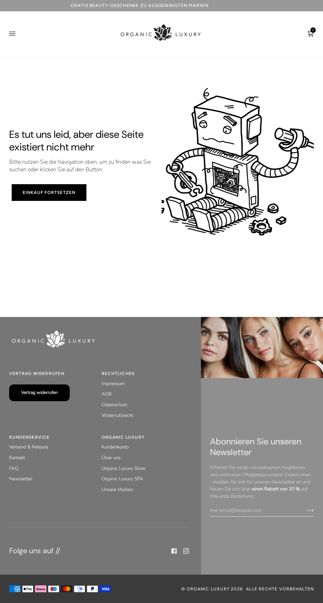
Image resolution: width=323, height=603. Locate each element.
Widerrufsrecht (117, 415)
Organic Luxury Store (123, 468)
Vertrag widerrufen (39, 392)
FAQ (13, 468)
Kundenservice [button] (29, 437)
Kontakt (17, 457)
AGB (107, 394)
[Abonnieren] (305, 510)
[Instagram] (186, 551)
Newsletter (20, 479)
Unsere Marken (117, 489)
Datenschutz (114, 404)
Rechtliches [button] (118, 373)
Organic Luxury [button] (123, 437)
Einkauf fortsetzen (48, 192)
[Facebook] (174, 551)
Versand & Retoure (28, 447)
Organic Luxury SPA (122, 479)
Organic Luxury (209, 588)
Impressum (113, 383)
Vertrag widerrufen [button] (36, 373)
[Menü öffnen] (18, 33)
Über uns (111, 457)
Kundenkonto (115, 447)
